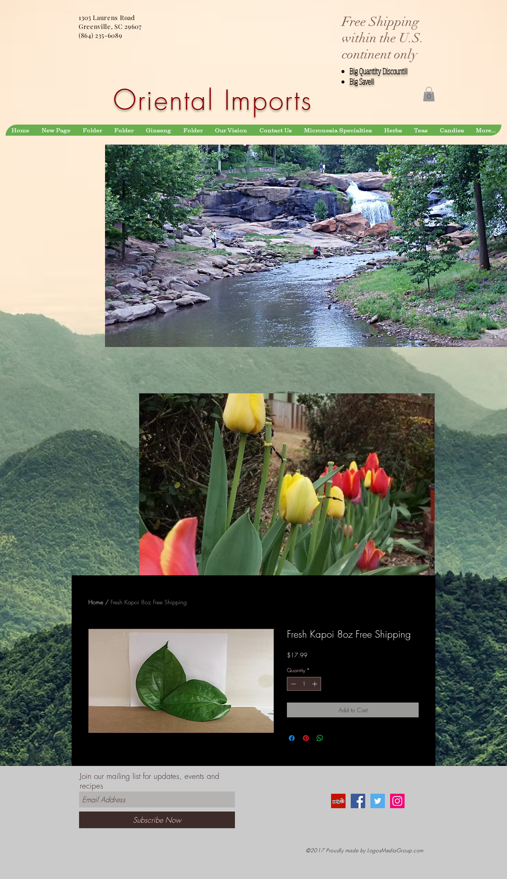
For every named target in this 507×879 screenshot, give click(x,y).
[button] (429, 94)
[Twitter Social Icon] (377, 801)
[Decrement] (292, 683)
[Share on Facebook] (291, 738)
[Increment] (315, 683)
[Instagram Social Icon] (397, 801)
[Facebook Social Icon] (358, 801)
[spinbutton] (304, 683)
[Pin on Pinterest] (305, 738)
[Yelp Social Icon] (338, 801)
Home (95, 602)
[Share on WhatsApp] (319, 738)
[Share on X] (334, 738)
